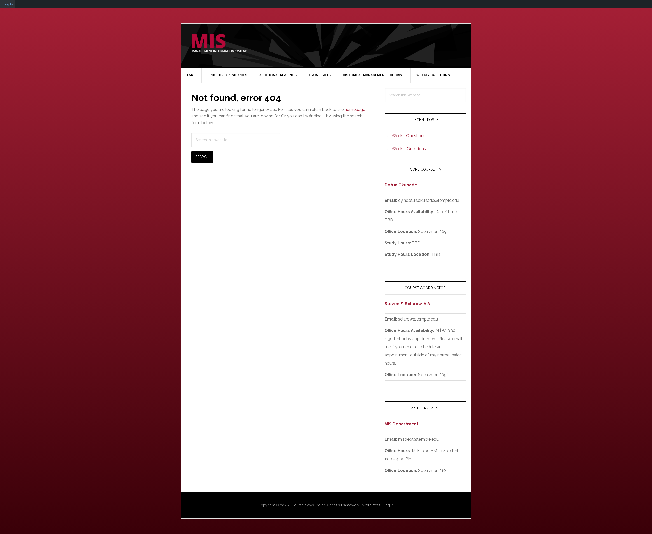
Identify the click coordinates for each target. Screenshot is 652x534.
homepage (355, 109)
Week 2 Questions (409, 148)
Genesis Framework (343, 505)
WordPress (371, 505)
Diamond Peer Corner (219, 45)
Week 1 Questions (408, 135)
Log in (388, 505)
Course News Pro (306, 505)
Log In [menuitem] (8, 4)
